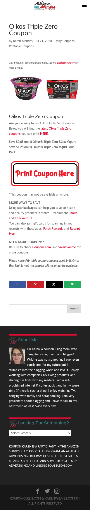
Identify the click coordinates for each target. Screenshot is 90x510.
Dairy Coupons (64, 41)
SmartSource (67, 247)
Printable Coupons (21, 46)
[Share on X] (54, 284)
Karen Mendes (23, 41)
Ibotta (73, 213)
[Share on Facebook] (17, 284)
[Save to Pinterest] (35, 284)
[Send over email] (72, 284)
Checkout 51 (23, 218)
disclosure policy (66, 62)
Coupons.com (41, 247)
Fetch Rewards (52, 228)
